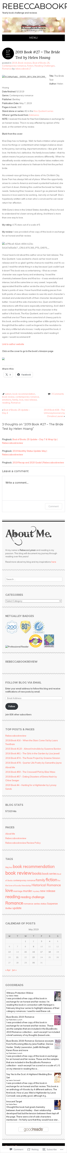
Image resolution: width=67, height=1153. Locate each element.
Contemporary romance (14, 65)
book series (49, 873)
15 (25, 952)
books (37, 873)
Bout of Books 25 (41, 62)
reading (6, 402)
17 (41, 952)
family (15, 399)
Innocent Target (14, 1101)
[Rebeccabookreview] (33, 32)
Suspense (52, 903)
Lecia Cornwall (14, 1080)
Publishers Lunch (15, 1020)
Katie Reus (13, 1104)
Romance (7, 68)
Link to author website (13, 344)
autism (8, 394)
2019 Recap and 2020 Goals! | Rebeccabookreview (38, 462)
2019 (14, 62)
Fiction (30, 65)
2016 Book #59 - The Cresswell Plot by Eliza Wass (30, 772)
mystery (36, 891)
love (21, 399)
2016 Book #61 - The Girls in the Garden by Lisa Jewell (32, 753)
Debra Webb (13, 996)
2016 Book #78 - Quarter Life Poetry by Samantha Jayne (33, 762)
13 (9, 952)
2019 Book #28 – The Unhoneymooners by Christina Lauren (54, 413)
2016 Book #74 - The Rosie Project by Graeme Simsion (32, 758)
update (16, 908)
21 (17, 957)
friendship (26, 885)
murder (27, 891)
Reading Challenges (44, 65)
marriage (17, 891)
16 (33, 952)
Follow (11, 706)
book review (8, 396)
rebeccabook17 (23, 68)
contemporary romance (27, 396)
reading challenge (32, 897)
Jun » (14, 970)
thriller (8, 908)
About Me (10, 767)
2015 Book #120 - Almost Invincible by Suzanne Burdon (33, 748)
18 (49, 952)
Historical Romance (46, 885)
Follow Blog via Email (23, 682)
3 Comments (57, 394)
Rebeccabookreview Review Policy (23, 843)
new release (30, 399)
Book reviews (25, 62)
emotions (6, 399)
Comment (53, 506)
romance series (32, 903)
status (43, 903)
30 (33, 962)
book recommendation (24, 394)
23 (33, 957)
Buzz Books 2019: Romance (20, 1017)
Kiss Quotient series (43, 111)
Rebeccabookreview (21, 661)
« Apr (8, 970)
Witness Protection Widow (19, 993)
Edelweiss (34, 115)
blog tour (8, 867)
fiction (51, 879)
